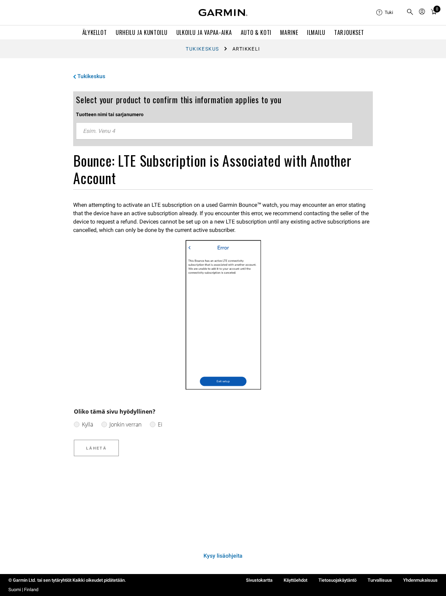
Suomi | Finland (23, 589)
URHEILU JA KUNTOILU (141, 32)
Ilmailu (316, 32)
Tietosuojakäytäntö (337, 580)
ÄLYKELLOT (94, 32)
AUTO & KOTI (256, 32)
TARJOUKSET (349, 32)
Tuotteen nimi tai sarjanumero (110, 114)
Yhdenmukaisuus (420, 580)
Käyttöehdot (295, 580)
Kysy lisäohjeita (223, 555)
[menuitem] (388, 12)
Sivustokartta (259, 580)
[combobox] (214, 131)
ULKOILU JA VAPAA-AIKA (204, 32)
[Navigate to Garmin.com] (223, 12)
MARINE (289, 32)
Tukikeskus (202, 49)
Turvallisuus (380, 580)
